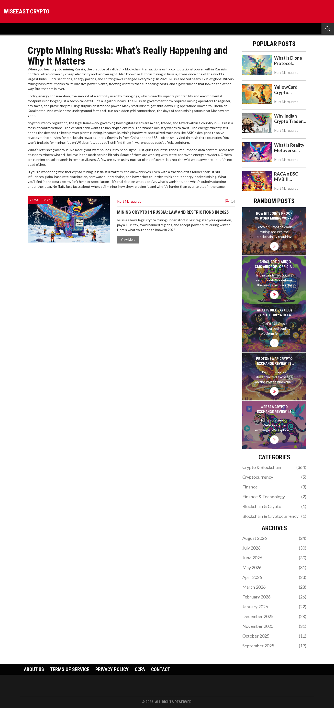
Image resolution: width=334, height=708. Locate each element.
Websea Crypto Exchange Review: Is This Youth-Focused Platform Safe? (274, 409)
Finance (274, 486)
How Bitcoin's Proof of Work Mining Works (274, 216)
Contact (160, 669)
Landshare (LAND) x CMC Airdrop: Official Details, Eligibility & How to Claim (274, 264)
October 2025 (274, 635)
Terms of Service (69, 669)
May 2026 (274, 567)
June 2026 (274, 557)
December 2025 (274, 616)
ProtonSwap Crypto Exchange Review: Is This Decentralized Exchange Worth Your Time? (274, 361)
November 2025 (274, 626)
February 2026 (274, 596)
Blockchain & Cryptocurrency (274, 516)
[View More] (274, 246)
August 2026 (274, 538)
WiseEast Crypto (26, 11)
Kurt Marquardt (129, 201)
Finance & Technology (274, 496)
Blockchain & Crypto (274, 506)
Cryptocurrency (274, 477)
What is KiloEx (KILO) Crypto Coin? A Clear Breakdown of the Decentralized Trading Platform (274, 313)
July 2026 (274, 547)
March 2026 (274, 587)
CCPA (140, 669)
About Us (34, 669)
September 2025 (274, 645)
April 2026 (274, 577)
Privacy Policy (112, 669)
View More (128, 240)
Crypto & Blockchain (274, 467)
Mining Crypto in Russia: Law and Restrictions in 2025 (173, 212)
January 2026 (274, 606)
